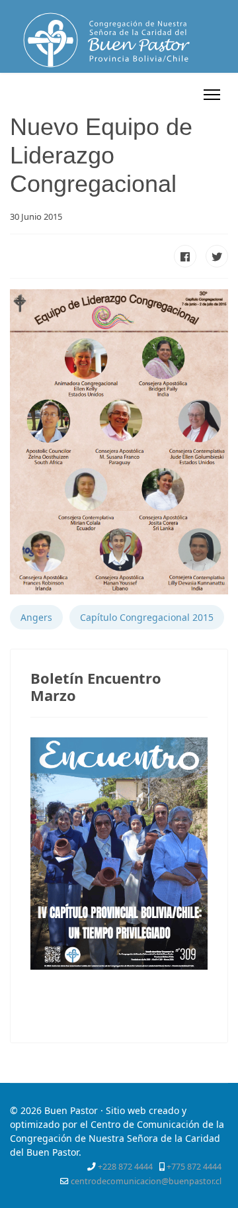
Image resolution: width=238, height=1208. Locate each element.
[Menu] (212, 95)
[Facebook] (117, 94)
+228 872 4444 (125, 1166)
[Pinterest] (150, 94)
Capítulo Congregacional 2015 (147, 617)
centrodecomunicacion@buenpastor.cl (146, 1181)
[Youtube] (169, 94)
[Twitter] (133, 94)
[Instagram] (185, 94)
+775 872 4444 (194, 1166)
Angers (36, 617)
